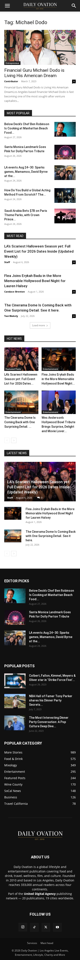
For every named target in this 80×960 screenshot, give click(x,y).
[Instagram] (23, 927)
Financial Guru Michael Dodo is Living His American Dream (34, 73)
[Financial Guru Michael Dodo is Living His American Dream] (40, 47)
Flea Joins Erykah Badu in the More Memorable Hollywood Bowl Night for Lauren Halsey (34, 281)
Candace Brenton (14, 291)
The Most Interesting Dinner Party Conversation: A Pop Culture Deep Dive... (48, 722)
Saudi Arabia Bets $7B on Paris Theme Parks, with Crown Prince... (25, 215)
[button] (7, 6)
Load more (38, 325)
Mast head (47, 943)
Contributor (11, 81)
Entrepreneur (12, 62)
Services (32, 943)
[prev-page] (7, 440)
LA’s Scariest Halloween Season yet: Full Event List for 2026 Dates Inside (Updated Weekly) (39, 251)
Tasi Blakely (11, 316)
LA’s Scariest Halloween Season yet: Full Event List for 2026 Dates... (20, 379)
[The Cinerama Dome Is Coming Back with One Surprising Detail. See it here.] (21, 402)
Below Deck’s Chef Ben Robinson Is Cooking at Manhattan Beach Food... (26, 128)
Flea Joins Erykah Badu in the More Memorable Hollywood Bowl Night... (58, 379)
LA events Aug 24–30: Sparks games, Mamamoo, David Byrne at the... (26, 172)
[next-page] (13, 440)
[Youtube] (57, 927)
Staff (7, 262)
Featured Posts (13, 368)
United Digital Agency (40, 894)
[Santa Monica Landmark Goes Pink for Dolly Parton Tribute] (65, 152)
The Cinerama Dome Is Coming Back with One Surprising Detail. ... (20, 422)
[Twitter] (46, 927)
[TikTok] (34, 927)
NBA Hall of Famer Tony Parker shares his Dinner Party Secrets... (50, 700)
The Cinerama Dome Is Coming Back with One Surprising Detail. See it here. (51, 536)
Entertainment (50, 368)
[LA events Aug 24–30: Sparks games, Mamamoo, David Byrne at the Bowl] (65, 172)
